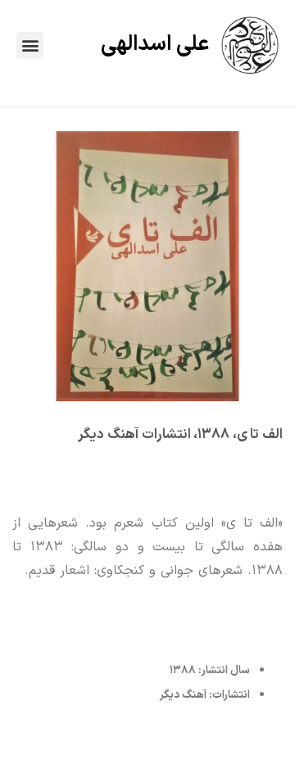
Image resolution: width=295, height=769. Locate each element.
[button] (29, 45)
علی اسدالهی (155, 45)
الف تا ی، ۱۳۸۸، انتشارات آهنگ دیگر (180, 435)
